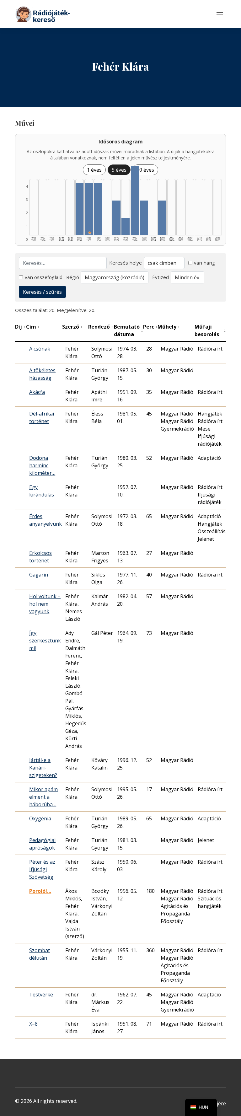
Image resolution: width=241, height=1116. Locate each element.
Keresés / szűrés (42, 291)
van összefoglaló (43, 277)
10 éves (145, 169)
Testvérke (41, 994)
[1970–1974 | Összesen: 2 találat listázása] (116, 218)
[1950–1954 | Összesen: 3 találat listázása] (80, 209)
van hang (204, 263)
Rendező (100, 326)
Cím (33, 326)
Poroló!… (40, 891)
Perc (150, 326)
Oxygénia (40, 818)
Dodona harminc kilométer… (42, 465)
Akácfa (37, 392)
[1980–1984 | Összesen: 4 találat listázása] (135, 200)
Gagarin (38, 574)
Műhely (169, 326)
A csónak (39, 348)
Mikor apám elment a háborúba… (43, 797)
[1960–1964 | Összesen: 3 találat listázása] (98, 209)
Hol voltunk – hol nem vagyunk (45, 604)
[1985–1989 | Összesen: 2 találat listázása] (144, 218)
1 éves (94, 169)
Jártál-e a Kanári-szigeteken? (43, 768)
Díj (20, 326)
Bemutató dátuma (128, 330)
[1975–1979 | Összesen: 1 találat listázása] (125, 226)
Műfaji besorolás (210, 330)
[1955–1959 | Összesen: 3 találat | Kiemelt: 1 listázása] (89, 209)
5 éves (119, 169)
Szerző (72, 326)
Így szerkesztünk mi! (45, 641)
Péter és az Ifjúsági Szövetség (42, 869)
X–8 (33, 1023)
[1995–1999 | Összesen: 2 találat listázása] (162, 218)
